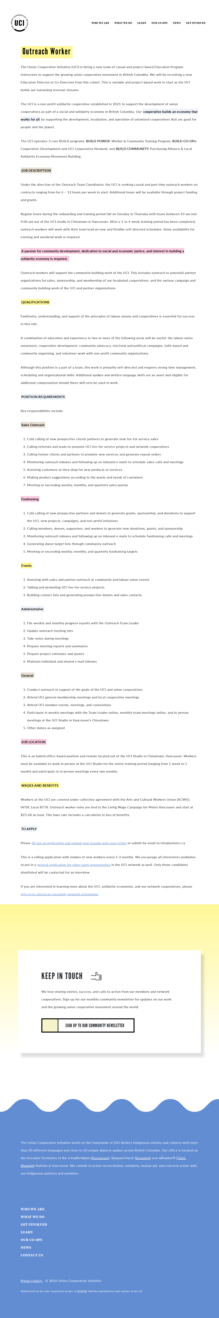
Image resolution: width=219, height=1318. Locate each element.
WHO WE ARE (100, 23)
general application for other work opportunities (73, 864)
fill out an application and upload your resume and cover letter (79, 843)
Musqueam (100, 1158)
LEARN (141, 23)
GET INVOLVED (196, 23)
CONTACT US (32, 1255)
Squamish (143, 1158)
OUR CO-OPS (160, 23)
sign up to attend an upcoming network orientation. (60, 894)
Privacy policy (32, 1280)
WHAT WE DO (123, 23)
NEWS (177, 23)
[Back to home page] (19, 22)
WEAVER (82, 1291)
